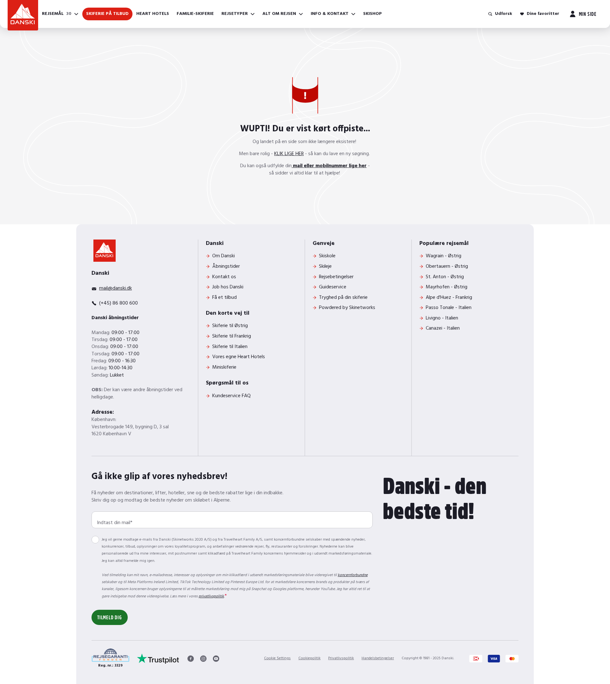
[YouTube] (216, 658)
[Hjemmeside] (23, 15)
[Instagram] (203, 658)
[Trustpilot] (158, 659)
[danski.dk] (105, 251)
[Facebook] (190, 658)
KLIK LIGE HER (289, 154)
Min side (588, 13)
